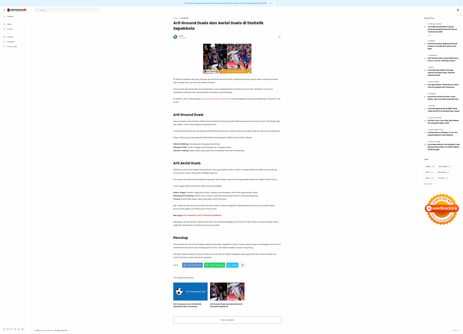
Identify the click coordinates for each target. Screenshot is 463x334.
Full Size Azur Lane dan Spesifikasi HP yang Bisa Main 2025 (443, 121)
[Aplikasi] (432, 41)
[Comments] (429, 35)
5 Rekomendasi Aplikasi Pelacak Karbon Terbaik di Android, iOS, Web (442, 46)
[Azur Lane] (433, 118)
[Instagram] (8, 329)
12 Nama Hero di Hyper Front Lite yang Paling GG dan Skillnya (443, 133)
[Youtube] (15, 329)
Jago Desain (83, 330)
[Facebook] (4, 329)
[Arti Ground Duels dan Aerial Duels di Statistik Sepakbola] (227, 292)
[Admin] (181, 36)
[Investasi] (432, 94)
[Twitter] (11, 329)
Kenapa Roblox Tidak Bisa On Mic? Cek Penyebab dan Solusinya (443, 85)
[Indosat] (432, 24)
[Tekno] (431, 67)
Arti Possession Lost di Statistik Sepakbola (202, 215)
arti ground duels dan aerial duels (215, 99)
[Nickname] (433, 55)
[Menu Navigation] (4, 10)
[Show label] (429, 184)
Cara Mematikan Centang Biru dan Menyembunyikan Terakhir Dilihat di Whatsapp (444, 147)
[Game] (431, 82)
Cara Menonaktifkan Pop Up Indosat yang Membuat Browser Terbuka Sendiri (442, 29)
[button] (458, 10)
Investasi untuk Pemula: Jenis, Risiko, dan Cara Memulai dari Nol (443, 97)
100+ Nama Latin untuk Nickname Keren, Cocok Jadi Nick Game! (443, 59)
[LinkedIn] (18, 329)
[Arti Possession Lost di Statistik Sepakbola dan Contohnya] (190, 292)
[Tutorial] (438, 24)
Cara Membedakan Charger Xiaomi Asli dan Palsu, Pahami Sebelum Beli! (441, 72)
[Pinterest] (22, 329)
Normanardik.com (47, 330)
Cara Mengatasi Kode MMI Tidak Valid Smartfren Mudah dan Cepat (444, 109)
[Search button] (37, 10)
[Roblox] (436, 82)
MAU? (271, 3)
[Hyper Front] (438, 130)
